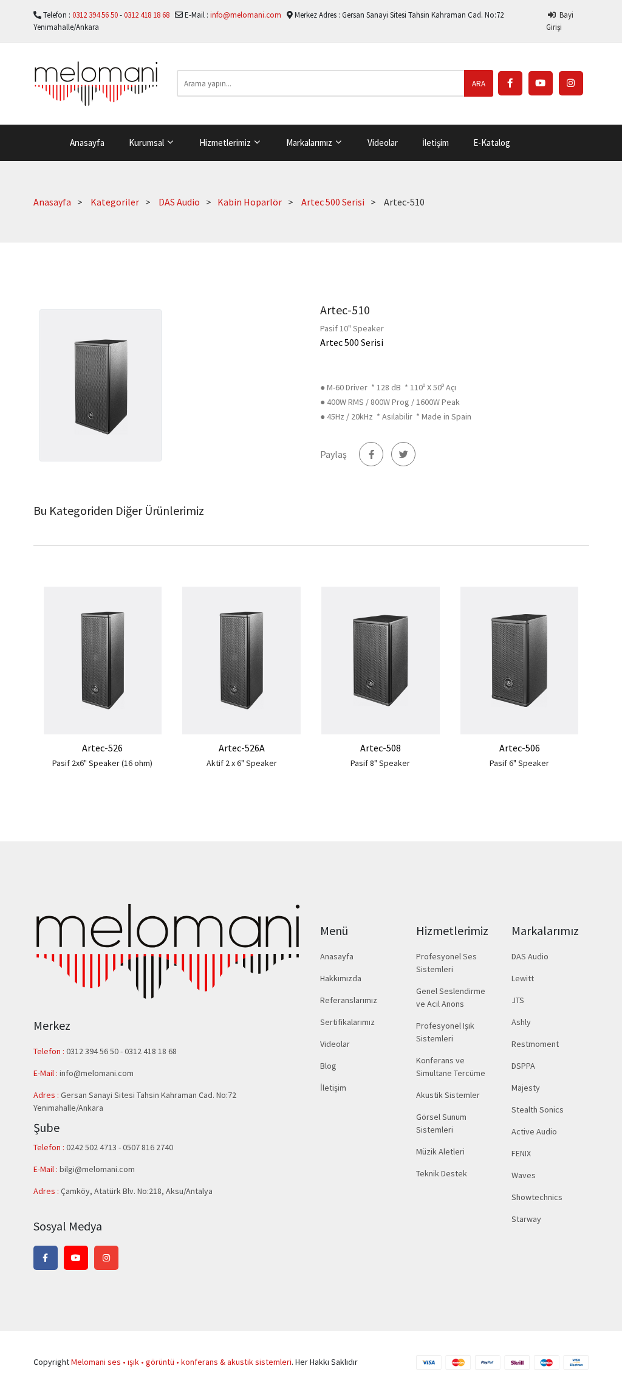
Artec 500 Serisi (332, 202)
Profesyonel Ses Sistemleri (446, 963)
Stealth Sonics (537, 1109)
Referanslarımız (348, 1000)
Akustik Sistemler (448, 1094)
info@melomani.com (245, 15)
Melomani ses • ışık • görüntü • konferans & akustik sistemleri (181, 1361)
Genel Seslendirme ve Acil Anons (450, 997)
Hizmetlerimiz (226, 142)
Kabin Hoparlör (249, 202)
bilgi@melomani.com (97, 1169)
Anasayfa (87, 142)
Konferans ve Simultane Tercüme (450, 1066)
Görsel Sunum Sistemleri (441, 1123)
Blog (328, 1065)
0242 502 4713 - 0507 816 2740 (119, 1147)
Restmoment (535, 1043)
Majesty (525, 1087)
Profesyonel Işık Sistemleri (445, 1032)
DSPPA (523, 1065)
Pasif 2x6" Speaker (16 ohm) (102, 762)
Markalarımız (310, 142)
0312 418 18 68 (147, 15)
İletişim (435, 142)
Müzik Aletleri (440, 1151)
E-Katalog (491, 142)
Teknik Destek (441, 1173)
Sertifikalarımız (347, 1021)
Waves (523, 1175)
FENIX (521, 1153)
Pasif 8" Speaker (380, 762)
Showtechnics (536, 1197)
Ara (478, 83)
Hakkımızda (340, 978)
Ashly (521, 1021)
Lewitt (522, 978)
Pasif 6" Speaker (519, 762)
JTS (517, 1000)
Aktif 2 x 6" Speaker (242, 762)
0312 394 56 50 (96, 15)
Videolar (382, 142)
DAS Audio (179, 202)
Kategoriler (115, 202)
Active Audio (534, 1131)
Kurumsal (147, 142)
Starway (526, 1218)
